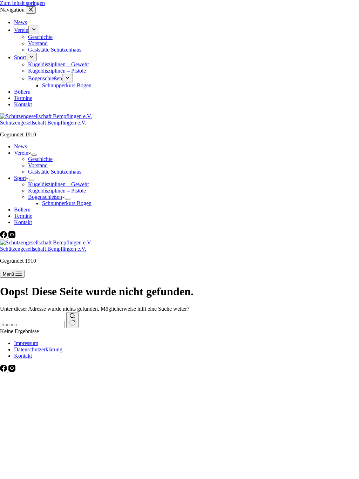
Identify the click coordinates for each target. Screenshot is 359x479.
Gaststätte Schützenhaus (54, 172)
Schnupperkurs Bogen (67, 203)
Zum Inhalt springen (22, 3)
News (20, 146)
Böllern (22, 209)
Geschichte (40, 159)
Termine (23, 216)
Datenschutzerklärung (38, 349)
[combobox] (32, 324)
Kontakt (23, 222)
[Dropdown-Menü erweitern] (34, 155)
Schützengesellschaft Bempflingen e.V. (43, 123)
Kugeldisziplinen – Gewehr (58, 184)
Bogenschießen (45, 197)
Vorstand (38, 165)
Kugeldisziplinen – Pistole (57, 191)
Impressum (26, 343)
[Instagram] (11, 236)
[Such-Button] (72, 320)
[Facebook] (4, 236)
